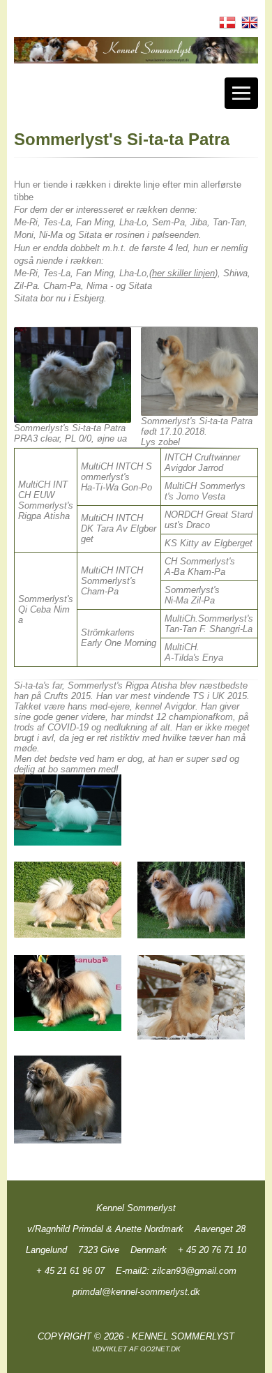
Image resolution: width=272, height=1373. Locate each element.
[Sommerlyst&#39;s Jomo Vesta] (191, 997)
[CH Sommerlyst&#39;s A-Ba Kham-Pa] (67, 1099)
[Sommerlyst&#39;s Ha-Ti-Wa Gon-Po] (67, 899)
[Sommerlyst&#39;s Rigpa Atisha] (67, 810)
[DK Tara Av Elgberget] (191, 900)
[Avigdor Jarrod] (67, 993)
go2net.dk (160, 1349)
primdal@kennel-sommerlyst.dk (136, 1291)
